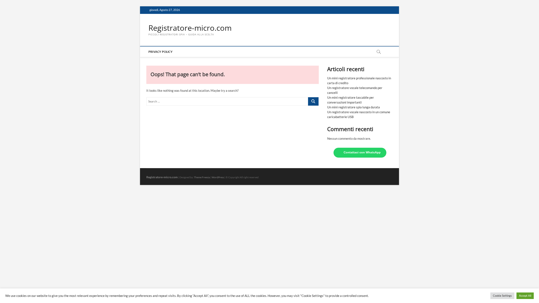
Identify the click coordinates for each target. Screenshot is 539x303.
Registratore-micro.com (190, 28)
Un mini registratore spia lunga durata (353, 107)
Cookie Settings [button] (502, 295)
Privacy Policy (160, 51)
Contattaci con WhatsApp (362, 152)
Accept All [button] (525, 295)
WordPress (218, 177)
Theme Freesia (202, 177)
